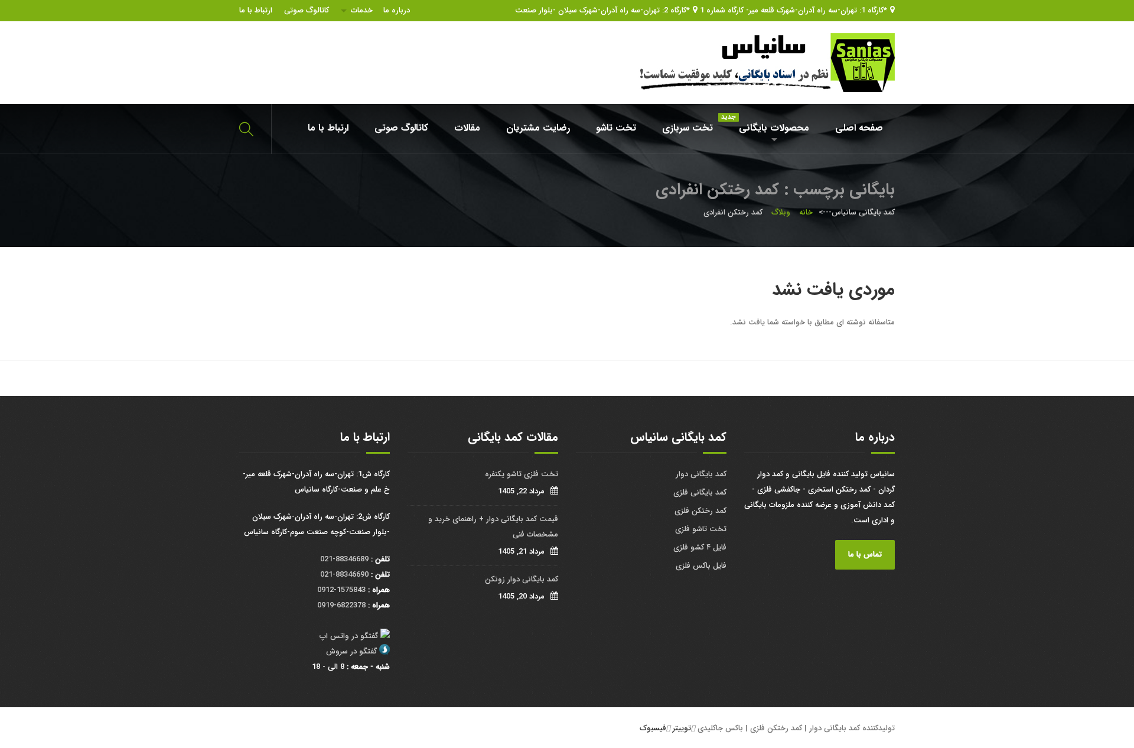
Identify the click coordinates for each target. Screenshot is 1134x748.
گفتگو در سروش (351, 651)
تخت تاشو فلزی (700, 529)
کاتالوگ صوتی (306, 10)
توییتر (682, 728)
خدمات (362, 10)
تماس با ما (865, 554)
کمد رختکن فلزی (700, 511)
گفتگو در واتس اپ (349, 636)
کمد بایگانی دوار (701, 474)
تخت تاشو (616, 128)
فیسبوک (653, 728)
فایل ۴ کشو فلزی (699, 547)
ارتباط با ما (255, 10)
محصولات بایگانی (768, 123)
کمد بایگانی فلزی (699, 492)
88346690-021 (344, 574)
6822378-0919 (341, 605)
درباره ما (396, 10)
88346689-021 (344, 559)
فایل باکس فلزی (701, 566)
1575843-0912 (341, 590)
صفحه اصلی (859, 128)
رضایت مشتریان (538, 128)
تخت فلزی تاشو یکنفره (521, 474)
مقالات (467, 128)
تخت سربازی (687, 128)
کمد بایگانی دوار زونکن (521, 579)
